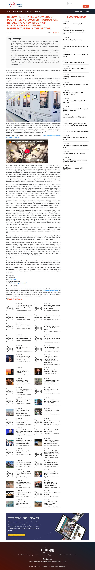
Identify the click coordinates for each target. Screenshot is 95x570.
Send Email (13, 279)
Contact (37, 11)
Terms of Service (51, 561)
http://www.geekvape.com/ (19, 283)
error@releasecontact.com (50, 290)
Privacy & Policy (61, 561)
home (8, 11)
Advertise (36, 561)
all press (28, 11)
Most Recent (17, 11)
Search (86, 6)
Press (30, 561)
